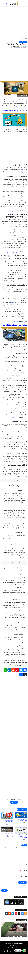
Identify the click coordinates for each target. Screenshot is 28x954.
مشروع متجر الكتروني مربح (13, 252)
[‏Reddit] (9, 913)
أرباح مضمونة (10, 943)
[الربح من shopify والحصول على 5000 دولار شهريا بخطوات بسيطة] (21, 830)
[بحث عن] (4, 3)
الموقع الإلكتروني (24, 876)
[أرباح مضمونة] (14, 3)
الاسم (25, 864)
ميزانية (11, 945)
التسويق (13, 302)
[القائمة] (1, 3)
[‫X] (19, 913)
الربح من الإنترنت (19, 38)
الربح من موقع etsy (14, 417)
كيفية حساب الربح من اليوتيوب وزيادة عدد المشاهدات (9, 821)
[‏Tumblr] (6, 913)
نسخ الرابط (14, 802)
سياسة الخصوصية (19, 947)
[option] (14, 929)
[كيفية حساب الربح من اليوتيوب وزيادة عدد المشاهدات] (7, 815)
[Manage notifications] (25, 951)
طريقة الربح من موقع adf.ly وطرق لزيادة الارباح (21, 819)
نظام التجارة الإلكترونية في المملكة (11, 211)
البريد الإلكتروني (23, 870)
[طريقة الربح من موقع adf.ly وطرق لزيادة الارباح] (21, 815)
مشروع (23, 169)
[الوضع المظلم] (6, 3)
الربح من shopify (15, 321)
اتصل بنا (13, 947)
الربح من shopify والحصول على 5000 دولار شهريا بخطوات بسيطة (21, 836)
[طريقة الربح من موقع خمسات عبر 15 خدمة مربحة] (7, 829)
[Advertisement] (14, 23)
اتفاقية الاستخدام (8, 947)
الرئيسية (24, 38)
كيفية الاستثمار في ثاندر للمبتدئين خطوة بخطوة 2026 (14, 935)
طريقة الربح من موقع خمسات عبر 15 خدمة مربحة (7, 834)
